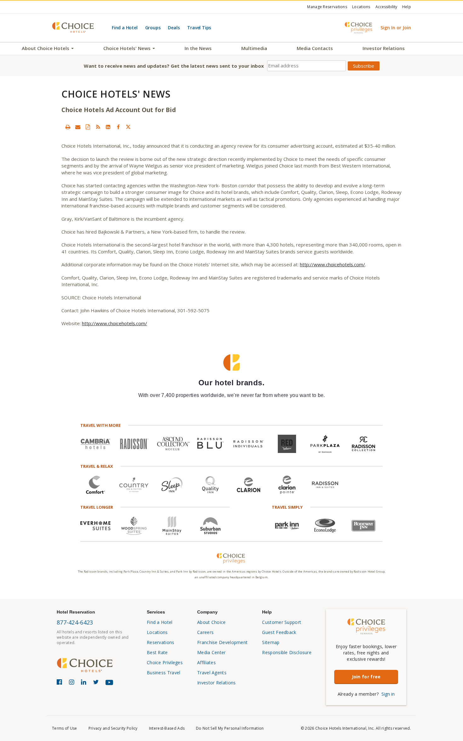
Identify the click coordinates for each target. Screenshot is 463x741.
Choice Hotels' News (127, 48)
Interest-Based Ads (167, 728)
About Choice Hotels (46, 48)
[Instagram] (72, 683)
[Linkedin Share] (108, 127)
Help (406, 6)
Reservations (160, 642)
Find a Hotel (125, 28)
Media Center (211, 652)
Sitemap (270, 642)
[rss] (98, 127)
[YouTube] (111, 684)
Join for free (366, 677)
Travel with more (100, 425)
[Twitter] (96, 683)
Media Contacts (315, 48)
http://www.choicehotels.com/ (332, 264)
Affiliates (206, 662)
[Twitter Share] (128, 127)
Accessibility (386, 6)
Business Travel (163, 673)
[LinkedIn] (84, 683)
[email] (78, 127)
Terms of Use (64, 728)
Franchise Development (222, 642)
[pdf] (88, 127)
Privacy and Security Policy (113, 728)
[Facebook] (60, 683)
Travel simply (287, 507)
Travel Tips (199, 28)
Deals (174, 28)
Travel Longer (96, 507)
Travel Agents (211, 673)
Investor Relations (384, 48)
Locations (361, 6)
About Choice (211, 622)
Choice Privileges (165, 662)
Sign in (388, 694)
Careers (205, 632)
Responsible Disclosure (287, 652)
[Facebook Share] (118, 127)
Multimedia (254, 48)
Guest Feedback (279, 632)
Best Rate (157, 652)
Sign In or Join (395, 28)
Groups (153, 28)
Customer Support (281, 622)
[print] (67, 127)
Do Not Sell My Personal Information (230, 728)
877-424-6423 (75, 622)
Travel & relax (96, 466)
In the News (198, 48)
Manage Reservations (327, 6)
